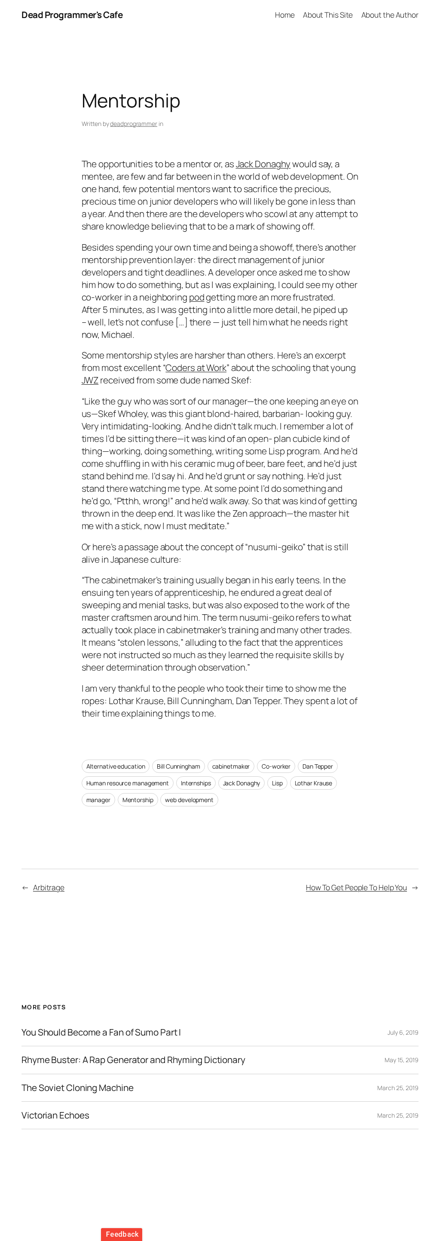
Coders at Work (195, 368)
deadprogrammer (133, 124)
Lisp (277, 783)
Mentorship (137, 800)
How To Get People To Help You (356, 887)
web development (189, 800)
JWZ (90, 380)
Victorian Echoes (55, 1115)
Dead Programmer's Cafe (71, 15)
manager (98, 800)
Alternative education (115, 766)
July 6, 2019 (403, 1032)
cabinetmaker (231, 766)
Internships (196, 783)
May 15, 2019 (402, 1060)
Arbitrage (48, 887)
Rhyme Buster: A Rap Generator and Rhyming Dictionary (133, 1060)
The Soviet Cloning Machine (77, 1088)
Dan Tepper (317, 766)
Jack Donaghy (263, 164)
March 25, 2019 (398, 1088)
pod (197, 297)
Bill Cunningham (178, 766)
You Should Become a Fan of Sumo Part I (101, 1032)
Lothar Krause (314, 783)
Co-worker (276, 766)
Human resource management (127, 783)
